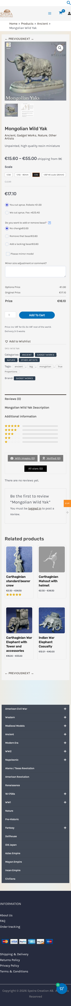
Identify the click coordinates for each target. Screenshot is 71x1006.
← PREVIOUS (13, 39)
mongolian (45, 366)
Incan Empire (12, 870)
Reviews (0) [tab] (13, 399)
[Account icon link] (69, 13)
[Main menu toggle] (50, 13)
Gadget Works (26, 135)
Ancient (9, 734)
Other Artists (29, 360)
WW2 (8, 751)
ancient (19, 366)
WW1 (8, 802)
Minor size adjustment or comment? (26, 263)
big (31, 366)
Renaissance (12, 785)
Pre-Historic (12, 819)
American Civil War (16, 708)
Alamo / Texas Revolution (19, 768)
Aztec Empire (12, 853)
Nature (9, 810)
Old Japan (11, 844)
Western (10, 717)
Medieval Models (15, 725)
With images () (24, 458)
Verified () (53, 458)
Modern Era (11, 742)
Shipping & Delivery (14, 954)
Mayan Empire (13, 861)
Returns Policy (10, 960)
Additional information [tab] (20, 416)
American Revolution (17, 776)
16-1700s (10, 793)
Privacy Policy (9, 965)
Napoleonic (11, 759)
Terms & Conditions (14, 971)
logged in (34, 508)
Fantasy (9, 827)
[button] (60, 48)
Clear (8, 181)
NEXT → (28, 39)
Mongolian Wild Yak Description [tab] (27, 407)
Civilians (10, 878)
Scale (8, 167)
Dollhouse (11, 836)
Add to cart (37, 315)
